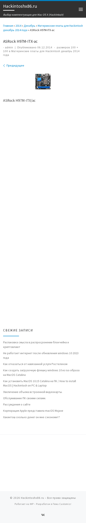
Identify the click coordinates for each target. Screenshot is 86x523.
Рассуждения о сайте (16, 404)
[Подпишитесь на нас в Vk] (43, 515)
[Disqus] (43, 166)
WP (32, 504)
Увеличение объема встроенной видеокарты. (32, 392)
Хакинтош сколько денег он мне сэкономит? (31, 417)
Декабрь (29, 26)
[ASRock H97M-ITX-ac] (43, 81)
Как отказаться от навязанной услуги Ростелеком (35, 364)
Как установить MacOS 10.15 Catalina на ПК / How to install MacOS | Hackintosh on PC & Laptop (39, 383)
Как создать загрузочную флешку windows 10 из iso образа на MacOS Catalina (41, 372)
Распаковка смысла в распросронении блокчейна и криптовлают (36, 344)
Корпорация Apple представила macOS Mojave (33, 411)
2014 (18, 26)
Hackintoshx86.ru (32, 498)
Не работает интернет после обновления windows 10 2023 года (40, 355)
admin (9, 47)
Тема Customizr (62, 504)
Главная (8, 26)
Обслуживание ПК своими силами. (24, 398)
